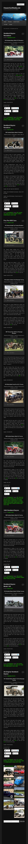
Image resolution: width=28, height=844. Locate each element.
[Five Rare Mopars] (19, 770)
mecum (12, 213)
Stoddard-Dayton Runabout (9, 126)
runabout (19, 213)
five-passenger (18, 760)
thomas (5, 503)
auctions (20, 117)
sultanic (21, 502)
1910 (17, 117)
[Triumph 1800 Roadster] (9, 766)
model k (15, 213)
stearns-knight (10, 502)
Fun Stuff (5, 24)
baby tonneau (6, 664)
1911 (17, 759)
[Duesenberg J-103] (19, 802)
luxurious (20, 66)
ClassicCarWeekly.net (12, 8)
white (21, 503)
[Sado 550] (19, 813)
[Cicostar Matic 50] (19, 781)
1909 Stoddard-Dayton (11, 510)
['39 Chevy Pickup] (9, 772)
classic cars (8, 118)
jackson (5, 501)
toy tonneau (17, 503)
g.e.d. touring (19, 499)
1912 (22, 497)
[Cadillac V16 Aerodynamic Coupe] (9, 794)
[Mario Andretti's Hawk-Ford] (9, 805)
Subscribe (22, 821)
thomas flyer (9, 503)
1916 (7, 498)
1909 (20, 497)
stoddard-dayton (11, 119)
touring (13, 503)
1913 (5, 498)
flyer (9, 499)
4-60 (9, 498)
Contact (10, 24)
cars (4, 118)
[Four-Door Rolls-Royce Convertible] (9, 783)
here (15, 98)
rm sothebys (20, 501)
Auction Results (16, 21)
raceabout (17, 118)
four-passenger (13, 499)
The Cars (10, 21)
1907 (17, 212)
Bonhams (11, 664)
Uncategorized (10, 117)
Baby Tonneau (19, 75)
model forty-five (14, 501)
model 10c (13, 118)
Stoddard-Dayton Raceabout (9, 34)
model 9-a (9, 501)
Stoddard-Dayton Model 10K (9, 585)
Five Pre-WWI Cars (10, 220)
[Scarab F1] (19, 792)
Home (5, 21)
